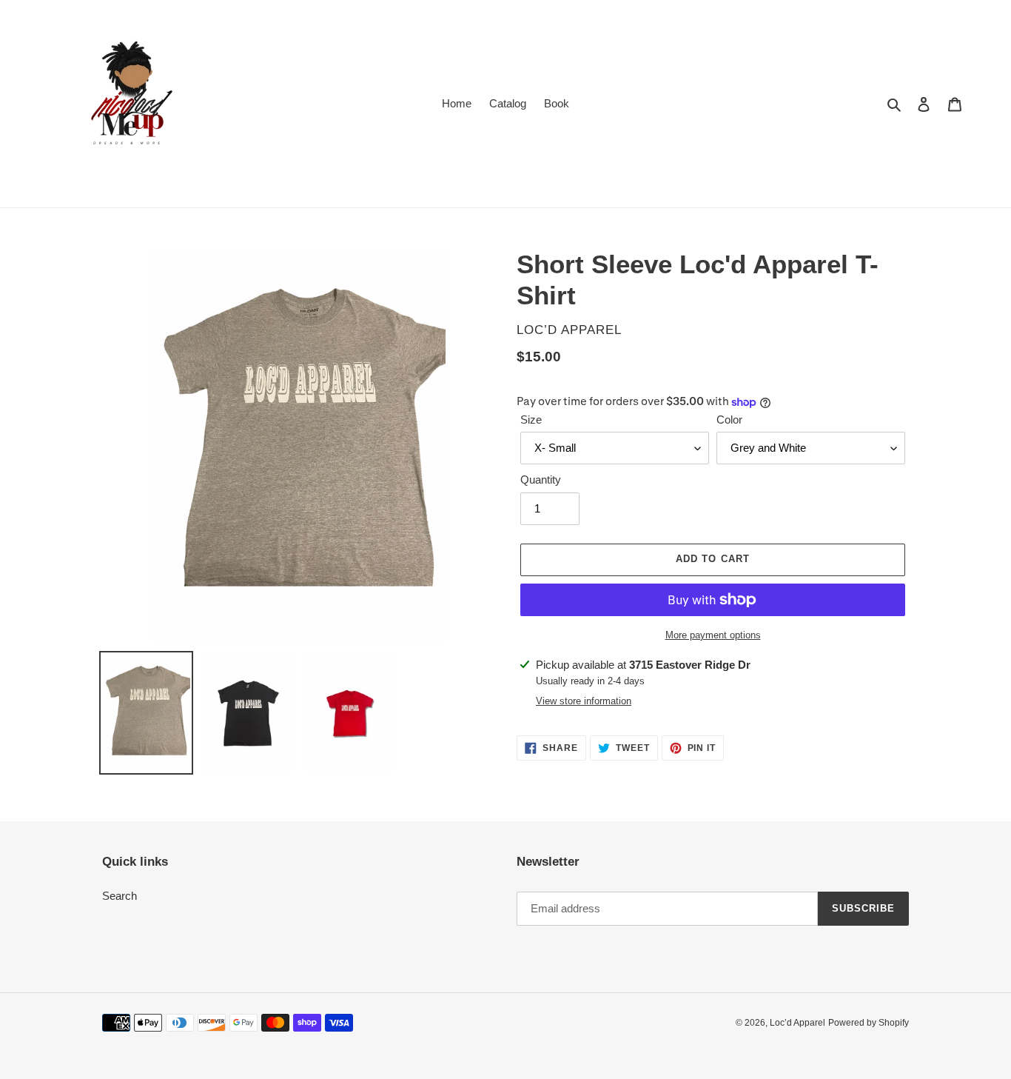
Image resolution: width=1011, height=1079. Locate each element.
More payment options (713, 635)
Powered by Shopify (868, 1023)
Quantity (540, 479)
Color (729, 419)
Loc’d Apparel (797, 1023)
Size (531, 419)
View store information (583, 700)
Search (119, 895)
